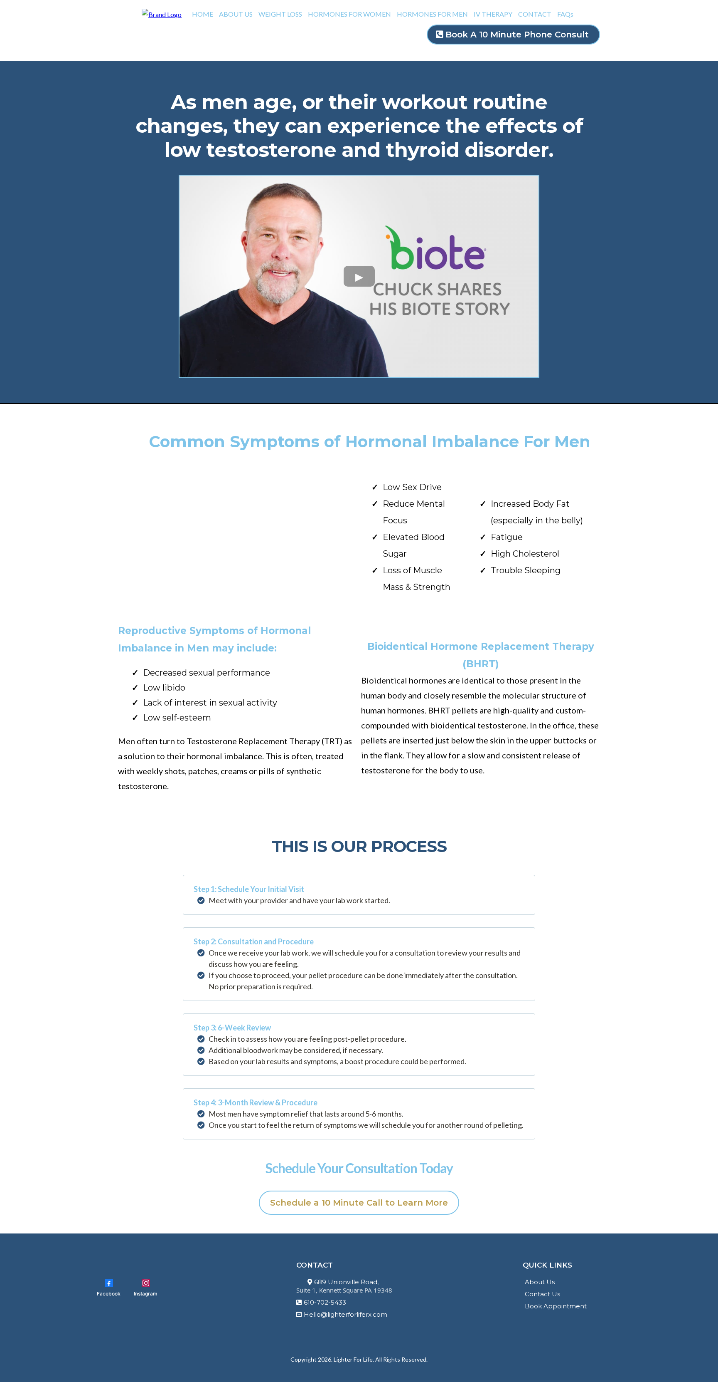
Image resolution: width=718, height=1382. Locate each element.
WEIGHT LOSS (280, 14)
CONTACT (534, 14)
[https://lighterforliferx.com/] (162, 13)
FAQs (565, 14)
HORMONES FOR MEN (432, 14)
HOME (202, 14)
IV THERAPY (493, 14)
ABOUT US (236, 14)
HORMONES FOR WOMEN (349, 14)
